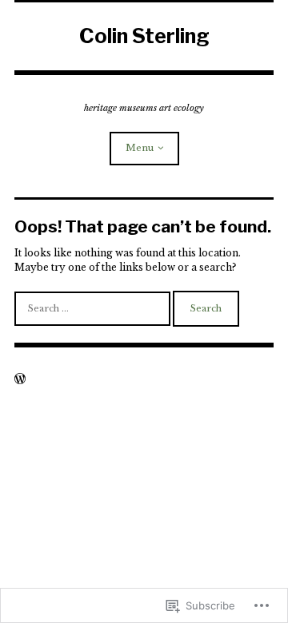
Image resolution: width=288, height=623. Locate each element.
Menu (140, 147)
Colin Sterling (144, 36)
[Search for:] (93, 308)
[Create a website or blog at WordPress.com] (20, 380)
